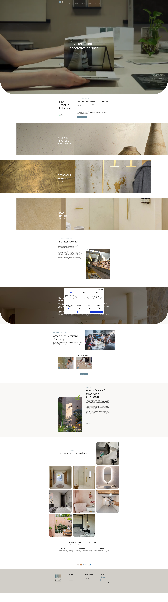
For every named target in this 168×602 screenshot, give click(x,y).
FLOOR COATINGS (63, 214)
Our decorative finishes (89, 574)
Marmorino (107, 107)
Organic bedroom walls (60, 500)
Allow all (96, 311)
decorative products (76, 3)
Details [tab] (84, 292)
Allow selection (84, 311)
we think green (83, 3)
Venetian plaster (102, 107)
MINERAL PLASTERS (63, 139)
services (89, 3)
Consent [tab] (71, 292)
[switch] (79, 308)
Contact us (71, 574)
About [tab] (97, 292)
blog (99, 3)
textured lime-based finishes (82, 108)
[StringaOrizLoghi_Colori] (84, 564)
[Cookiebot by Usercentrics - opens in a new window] (99, 289)
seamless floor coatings (91, 108)
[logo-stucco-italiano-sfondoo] (57, 579)
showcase (94, 3)
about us (69, 3)
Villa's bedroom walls (84, 500)
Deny (71, 311)
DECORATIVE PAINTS (64, 176)
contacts (103, 3)
